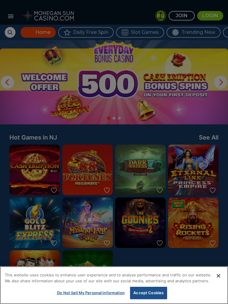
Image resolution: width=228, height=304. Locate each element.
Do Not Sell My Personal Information (91, 292)
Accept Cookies (148, 292)
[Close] (218, 275)
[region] (114, 285)
